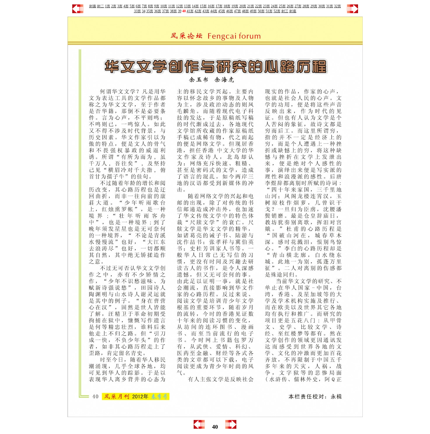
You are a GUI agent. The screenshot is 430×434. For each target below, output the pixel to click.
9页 (156, 6)
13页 (187, 6)
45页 (221, 11)
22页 (258, 6)
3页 (120, 6)
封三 (284, 11)
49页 (253, 11)
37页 (165, 11)
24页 (274, 6)
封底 (292, 11)
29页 (313, 6)
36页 (157, 11)
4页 (126, 6)
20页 (242, 6)
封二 (100, 6)
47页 (237, 11)
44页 (213, 11)
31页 (329, 6)
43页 (205, 11)
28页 (305, 6)
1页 (107, 6)
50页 (261, 11)
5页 (132, 6)
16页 (211, 6)
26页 (290, 6)
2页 (113, 6)
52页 (277, 11)
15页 (203, 6)
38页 (173, 11)
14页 (195, 6)
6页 (138, 6)
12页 (179, 6)
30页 (321, 6)
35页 (149, 11)
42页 (198, 11)
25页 (282, 6)
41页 (190, 11)
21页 (250, 6)
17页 (219, 6)
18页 (227, 6)
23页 (266, 6)
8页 (150, 6)
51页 (269, 11)
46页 (229, 11)
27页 (298, 6)
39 (179, 11)
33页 (137, 11)
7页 (144, 6)
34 (143, 11)
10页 (163, 6)
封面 (92, 6)
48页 (245, 11)
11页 (171, 6)
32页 (337, 6)
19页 (234, 6)
